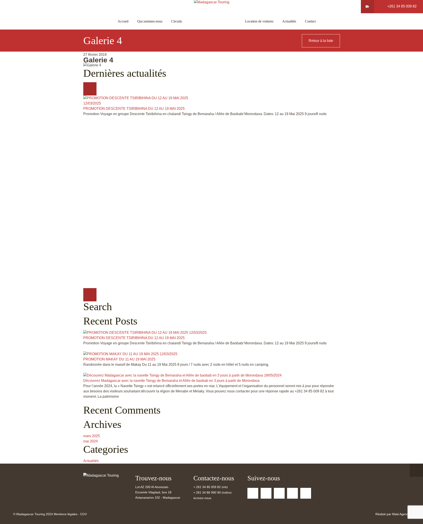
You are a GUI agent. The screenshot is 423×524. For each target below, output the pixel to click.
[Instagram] (305, 493)
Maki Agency (401, 514)
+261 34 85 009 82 (402, 6)
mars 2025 (91, 436)
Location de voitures (259, 21)
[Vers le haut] (416, 470)
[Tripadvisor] (279, 493)
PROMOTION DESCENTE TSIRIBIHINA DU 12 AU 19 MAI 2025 (134, 108)
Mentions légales (65, 514)
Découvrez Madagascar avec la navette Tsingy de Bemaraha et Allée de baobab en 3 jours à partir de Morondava (171, 380)
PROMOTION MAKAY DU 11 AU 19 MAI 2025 (119, 359)
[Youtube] (292, 493)
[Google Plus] (252, 493)
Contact (310, 21)
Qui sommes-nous (149, 21)
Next (89, 294)
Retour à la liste (321, 41)
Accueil (123, 21)
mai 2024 (90, 441)
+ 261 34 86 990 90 (207, 492)
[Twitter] (266, 493)
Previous (89, 88)
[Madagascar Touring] (101, 475)
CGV (83, 514)
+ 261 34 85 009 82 (207, 487)
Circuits (176, 21)
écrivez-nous (202, 498)
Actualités (289, 21)
